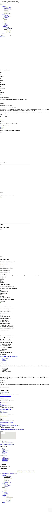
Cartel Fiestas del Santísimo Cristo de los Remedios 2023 (12, 429)
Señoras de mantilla (4, 402)
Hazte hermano (2, 36)
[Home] (1, 4)
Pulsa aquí (2, 127)
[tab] (5, 358)
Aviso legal (19, 471)
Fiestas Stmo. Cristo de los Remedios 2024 (9, 356)
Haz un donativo (3, 264)
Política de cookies (24, 471)
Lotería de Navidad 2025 (5, 396)
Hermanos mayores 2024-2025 (6, 409)
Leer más (1, 404)
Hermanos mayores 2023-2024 (6, 422)
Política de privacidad (31, 471)
